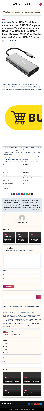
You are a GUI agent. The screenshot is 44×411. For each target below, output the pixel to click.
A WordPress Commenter (8, 334)
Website (5, 278)
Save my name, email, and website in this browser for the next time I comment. (21, 283)
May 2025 (5, 346)
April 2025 (5, 349)
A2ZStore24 (8, 40)
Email (4, 274)
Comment (5, 253)
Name (5, 270)
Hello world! (17, 334)
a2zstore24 (21, 4)
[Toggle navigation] (3, 4)
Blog (3, 19)
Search (5, 293)
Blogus (25, 409)
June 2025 (5, 343)
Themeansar (31, 409)
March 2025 (5, 352)
